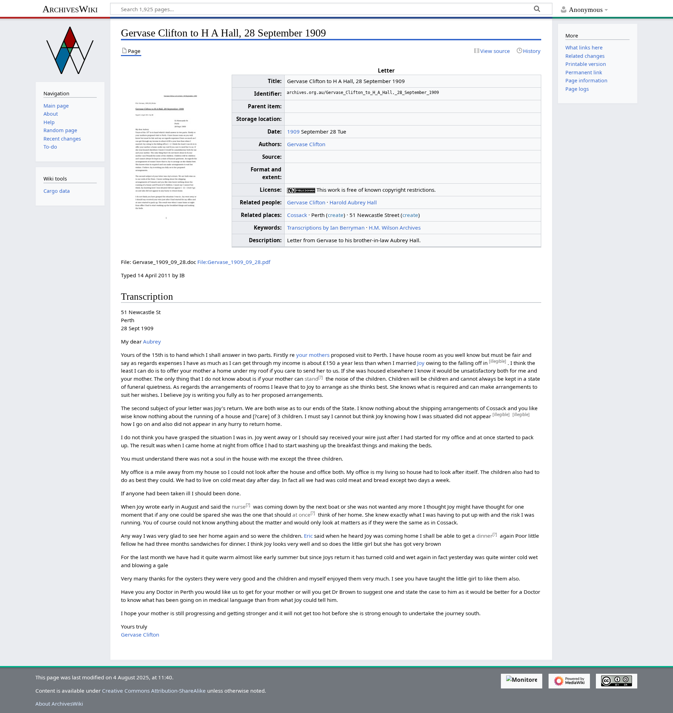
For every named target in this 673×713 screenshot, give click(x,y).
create (336, 214)
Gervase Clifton (306, 144)
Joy (420, 362)
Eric (308, 535)
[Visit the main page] (70, 49)
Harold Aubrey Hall (353, 202)
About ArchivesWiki (59, 703)
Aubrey (152, 341)
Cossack (297, 214)
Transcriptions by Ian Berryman (326, 227)
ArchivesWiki (70, 9)
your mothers (312, 354)
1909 (293, 131)
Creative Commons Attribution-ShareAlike (154, 690)
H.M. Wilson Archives (395, 227)
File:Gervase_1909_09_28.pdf (233, 261)
